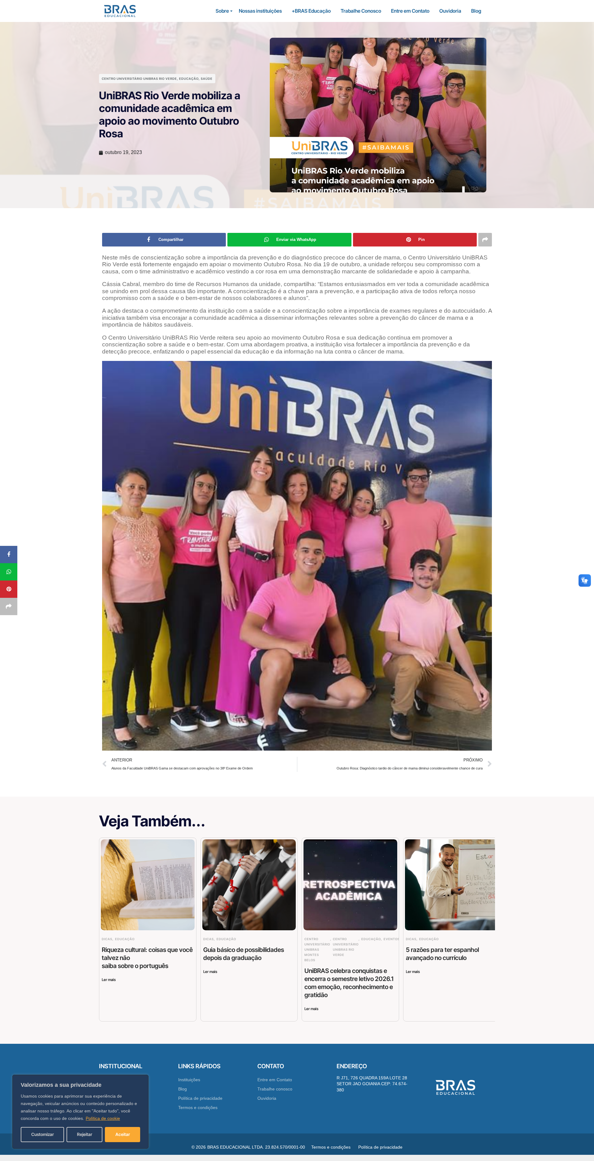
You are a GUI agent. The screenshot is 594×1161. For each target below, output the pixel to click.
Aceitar (122, 1134)
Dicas (107, 939)
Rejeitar (84, 1134)
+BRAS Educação (311, 11)
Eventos (392, 939)
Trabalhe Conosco (361, 11)
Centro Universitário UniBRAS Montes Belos (317, 949)
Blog (476, 11)
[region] (80, 1112)
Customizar (42, 1134)
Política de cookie (103, 1118)
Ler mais (109, 979)
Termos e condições (197, 1107)
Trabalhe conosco (274, 1088)
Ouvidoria (450, 11)
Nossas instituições (260, 11)
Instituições (189, 1079)
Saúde (207, 78)
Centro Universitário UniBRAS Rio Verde (139, 78)
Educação (189, 78)
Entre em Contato (410, 11)
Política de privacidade (200, 1098)
